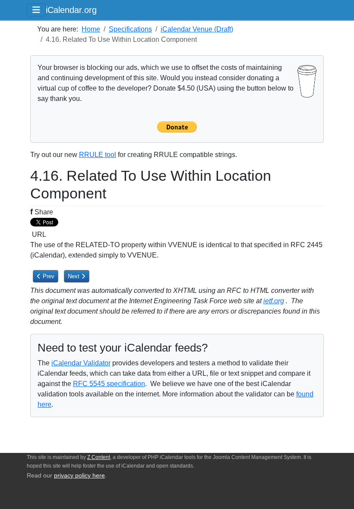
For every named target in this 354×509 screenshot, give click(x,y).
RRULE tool (97, 154)
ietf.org (273, 301)
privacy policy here (79, 475)
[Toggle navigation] (36, 9)
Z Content (98, 457)
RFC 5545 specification (109, 383)
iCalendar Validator (81, 363)
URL (38, 234)
